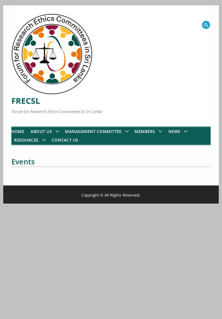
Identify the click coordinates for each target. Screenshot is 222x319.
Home (17, 131)
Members (145, 131)
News (174, 131)
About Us (41, 131)
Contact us (65, 140)
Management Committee (93, 131)
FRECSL (25, 100)
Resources (26, 140)
